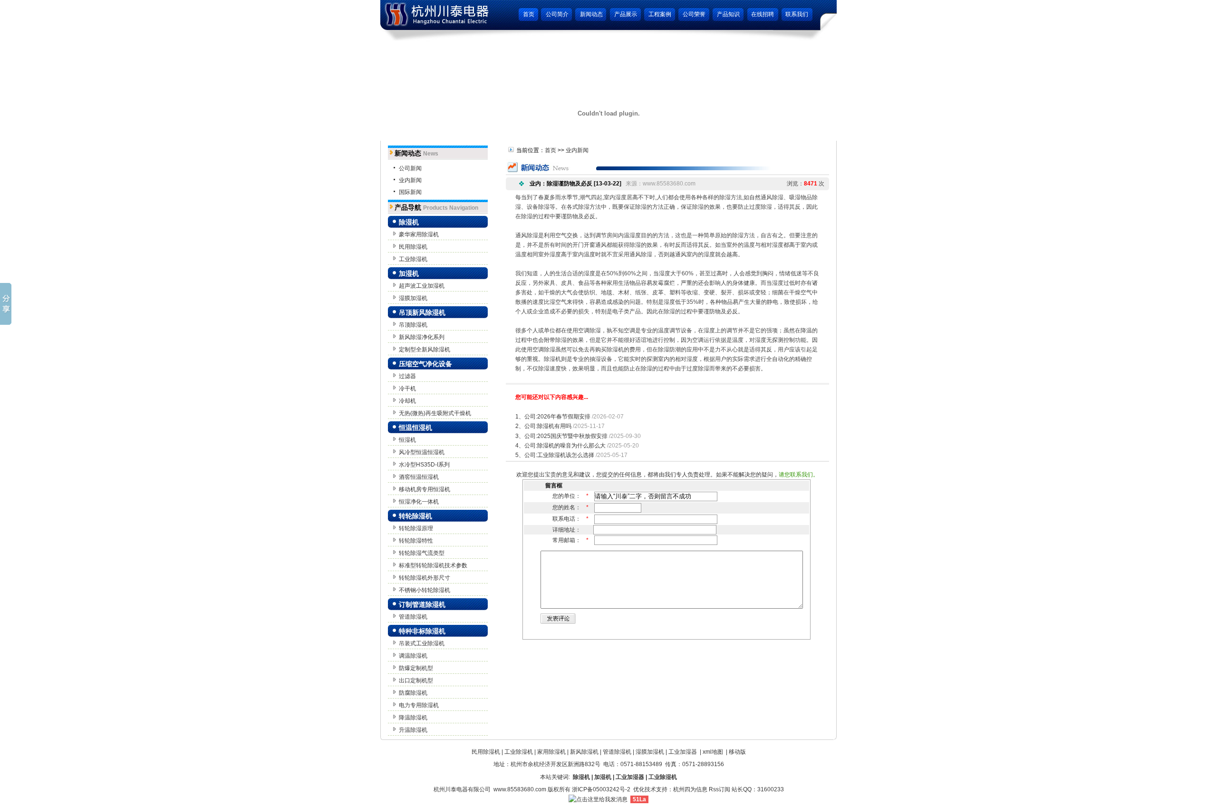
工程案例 (659, 14)
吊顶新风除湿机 (422, 312)
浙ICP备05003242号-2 (601, 789)
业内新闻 (410, 180)
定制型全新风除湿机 (424, 349)
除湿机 (409, 222)
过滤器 (407, 376)
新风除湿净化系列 (421, 337)
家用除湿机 (551, 752)
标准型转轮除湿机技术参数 (433, 565)
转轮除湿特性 (416, 540)
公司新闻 (410, 168)
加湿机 (409, 273)
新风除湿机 (584, 752)
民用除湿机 (413, 246)
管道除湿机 (413, 616)
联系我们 (796, 14)
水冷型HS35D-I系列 (424, 464)
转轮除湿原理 (416, 528)
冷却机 (407, 401)
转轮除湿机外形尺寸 (424, 577)
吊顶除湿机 (413, 324)
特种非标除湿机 (422, 631)
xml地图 (713, 752)
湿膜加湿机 (413, 298)
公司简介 (557, 14)
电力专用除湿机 (419, 705)
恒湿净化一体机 (419, 501)
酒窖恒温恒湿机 (419, 477)
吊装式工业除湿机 (421, 643)
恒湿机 (407, 440)
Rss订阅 (719, 789)
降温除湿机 (413, 717)
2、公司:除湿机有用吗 (543, 426)
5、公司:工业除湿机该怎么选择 (554, 455)
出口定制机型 (416, 680)
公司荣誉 (694, 14)
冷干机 (407, 388)
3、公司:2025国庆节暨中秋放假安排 (561, 436)
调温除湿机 (413, 655)
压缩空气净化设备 (425, 364)
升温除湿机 (413, 730)
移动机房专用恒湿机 (424, 489)
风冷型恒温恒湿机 (421, 452)
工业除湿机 (413, 259)
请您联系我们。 (799, 474)
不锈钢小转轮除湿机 (424, 590)
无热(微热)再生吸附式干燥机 (435, 413)
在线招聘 (762, 14)
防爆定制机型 (416, 668)
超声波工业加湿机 (421, 285)
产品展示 (625, 14)
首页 (528, 14)
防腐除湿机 (413, 693)
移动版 (737, 752)
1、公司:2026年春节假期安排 (552, 416)
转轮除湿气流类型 (421, 553)
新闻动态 (591, 14)
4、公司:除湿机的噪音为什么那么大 (560, 445)
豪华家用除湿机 (419, 234)
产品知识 (728, 14)
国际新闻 (410, 192)
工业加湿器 (682, 752)
